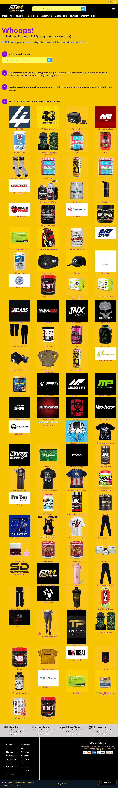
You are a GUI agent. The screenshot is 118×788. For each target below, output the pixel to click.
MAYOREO (74, 16)
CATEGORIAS (7, 16)
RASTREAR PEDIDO (88, 16)
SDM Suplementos (17, 782)
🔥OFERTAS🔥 (46, 16)
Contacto (10, 774)
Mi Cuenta (112, 2)
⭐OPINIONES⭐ (61, 16)
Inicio (4, 19)
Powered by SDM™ (59, 784)
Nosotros (9, 745)
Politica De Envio (12, 767)
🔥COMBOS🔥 (32, 16)
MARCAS (20, 16)
